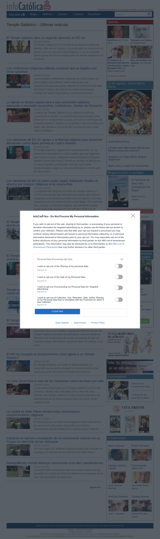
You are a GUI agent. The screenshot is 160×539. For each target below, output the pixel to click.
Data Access (80, 322)
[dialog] (80, 270)
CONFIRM (57, 311)
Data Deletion (62, 322)
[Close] (134, 217)
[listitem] (80, 259)
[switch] (119, 266)
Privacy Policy (98, 322)
